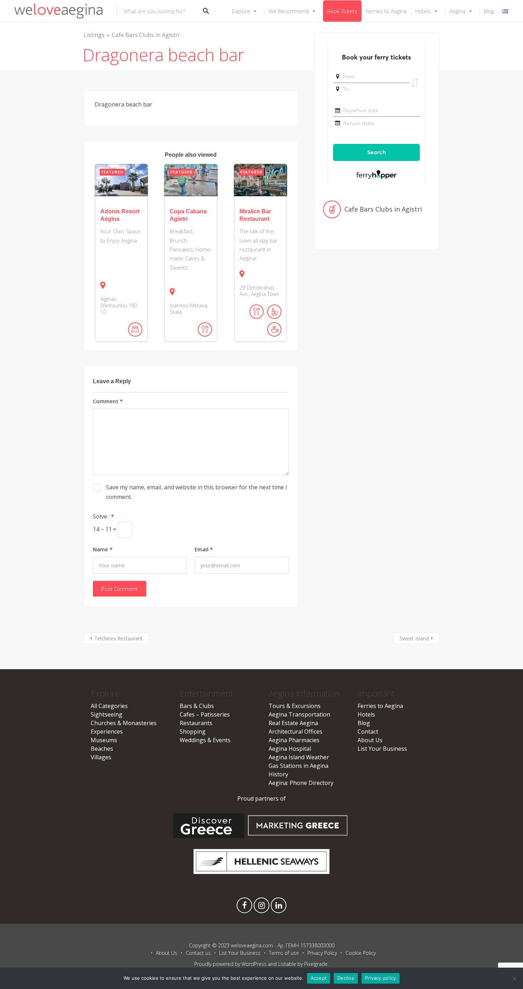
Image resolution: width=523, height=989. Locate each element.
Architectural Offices (295, 731)
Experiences (107, 731)
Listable (287, 964)
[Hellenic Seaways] (262, 872)
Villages (101, 757)
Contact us (198, 952)
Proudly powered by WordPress (230, 964)
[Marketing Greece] (298, 836)
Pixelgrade (316, 964)
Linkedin (278, 907)
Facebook (244, 907)
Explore (241, 11)
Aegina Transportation (299, 714)
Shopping (193, 731)
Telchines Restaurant (118, 638)
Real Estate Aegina (293, 723)
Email (204, 549)
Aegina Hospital (290, 749)
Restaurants (196, 723)
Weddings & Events (205, 740)
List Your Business (382, 749)
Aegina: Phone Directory (301, 783)
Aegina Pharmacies (294, 740)
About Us (370, 740)
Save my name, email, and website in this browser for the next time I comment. (196, 492)
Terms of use (284, 952)
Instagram (261, 907)
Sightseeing (106, 714)
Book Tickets (342, 11)
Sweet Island (414, 638)
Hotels (423, 11)
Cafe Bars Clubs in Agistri (145, 35)
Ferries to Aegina (386, 11)
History (278, 774)
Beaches (102, 749)
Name (102, 549)
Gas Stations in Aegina (298, 766)
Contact (368, 731)
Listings (94, 35)
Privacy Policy (322, 952)
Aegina (457, 11)
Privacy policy (380, 978)
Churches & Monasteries (124, 723)
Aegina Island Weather (299, 757)
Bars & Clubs (197, 706)
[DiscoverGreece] (208, 836)
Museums (104, 740)
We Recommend (289, 11)
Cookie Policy (360, 952)
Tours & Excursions (295, 706)
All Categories (109, 706)
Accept (319, 978)
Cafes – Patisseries (205, 714)
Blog (489, 11)
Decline (345, 978)
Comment (108, 401)
